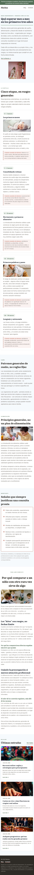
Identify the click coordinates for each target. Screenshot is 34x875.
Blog (25, 7)
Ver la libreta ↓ (6, 58)
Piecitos (4, 7)
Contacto (30, 7)
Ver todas (30, 743)
